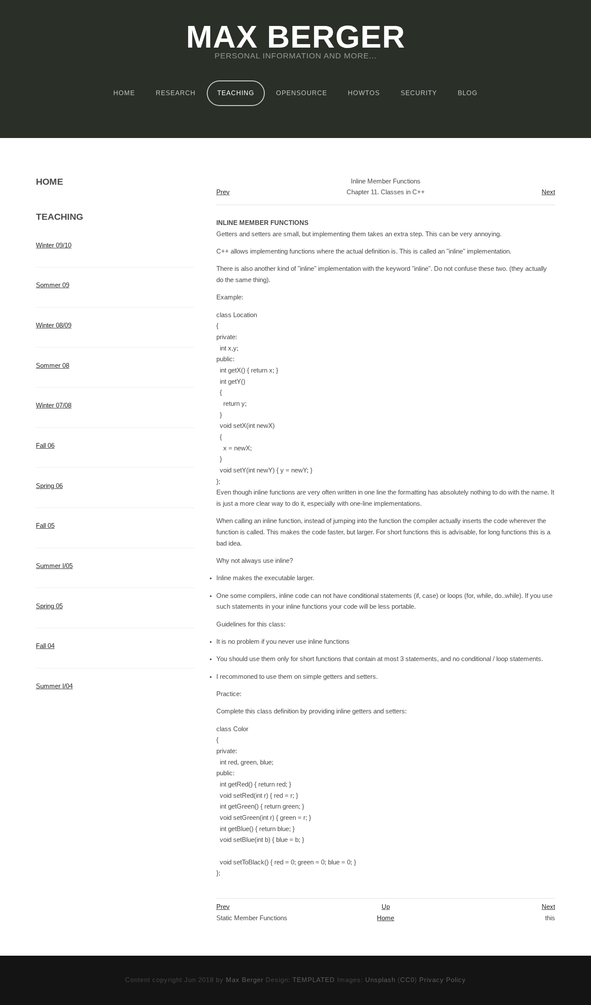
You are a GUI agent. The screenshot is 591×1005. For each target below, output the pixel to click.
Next (548, 192)
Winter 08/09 (53, 325)
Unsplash (380, 979)
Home (124, 93)
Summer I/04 (54, 686)
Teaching (235, 93)
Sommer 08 (52, 365)
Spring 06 (49, 485)
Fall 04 (45, 645)
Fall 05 (45, 525)
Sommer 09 (52, 285)
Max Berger (295, 37)
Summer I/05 (54, 565)
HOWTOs (364, 93)
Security (419, 93)
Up (386, 906)
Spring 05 (49, 606)
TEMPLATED (313, 979)
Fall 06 (45, 445)
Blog (468, 93)
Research (176, 93)
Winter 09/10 (53, 245)
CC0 (407, 979)
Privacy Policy (442, 979)
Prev (223, 192)
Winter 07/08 (53, 405)
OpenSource (301, 93)
